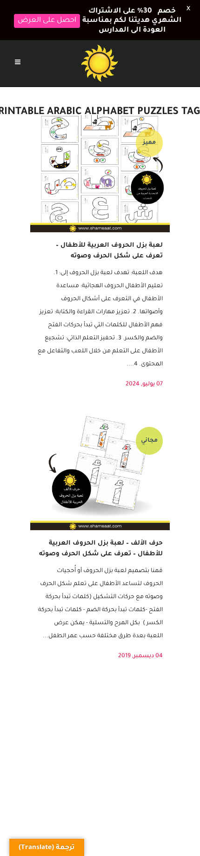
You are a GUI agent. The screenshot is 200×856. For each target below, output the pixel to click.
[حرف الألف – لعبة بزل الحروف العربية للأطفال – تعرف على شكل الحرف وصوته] (100, 464)
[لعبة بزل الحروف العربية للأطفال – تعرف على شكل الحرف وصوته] (100, 166)
